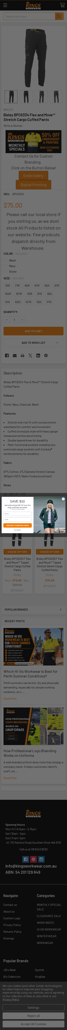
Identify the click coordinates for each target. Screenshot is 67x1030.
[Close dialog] (63, 498)
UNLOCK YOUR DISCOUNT (17, 525)
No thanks (17, 530)
